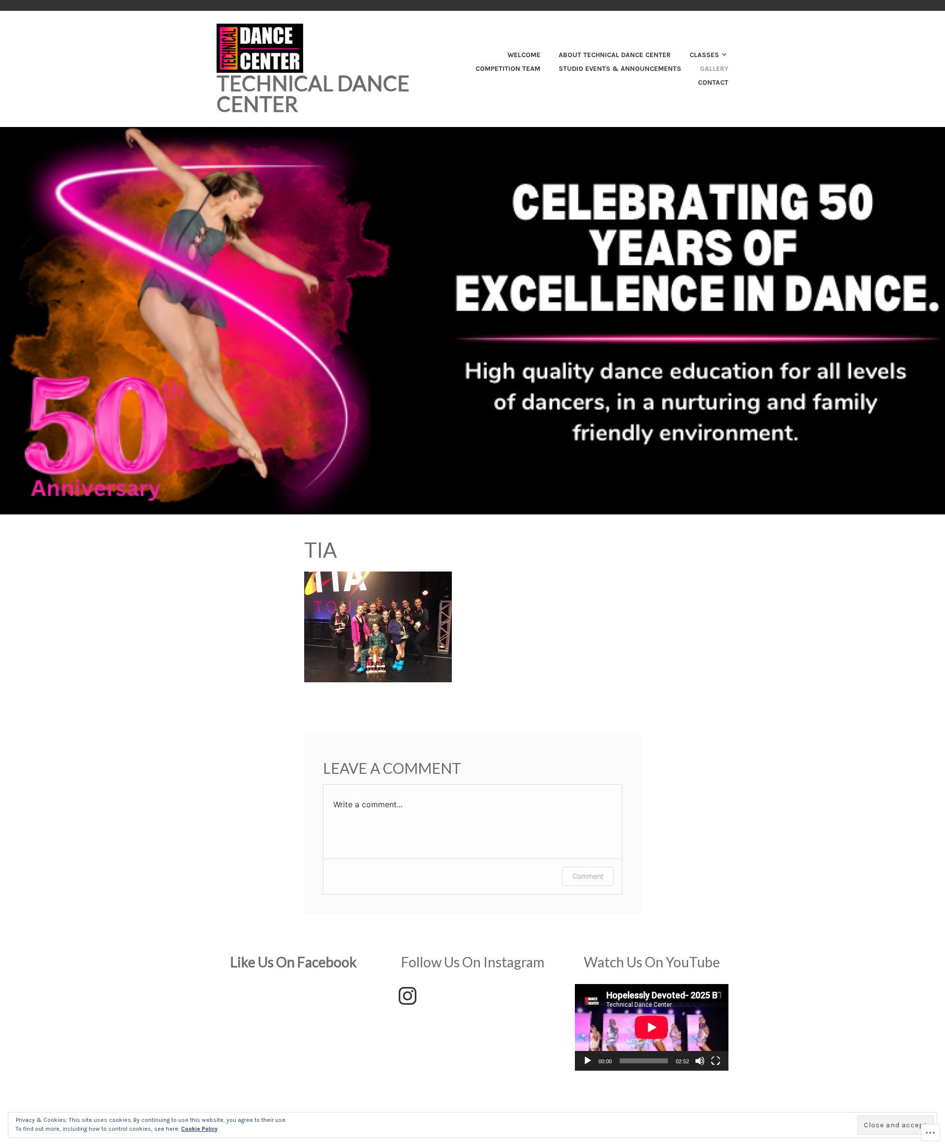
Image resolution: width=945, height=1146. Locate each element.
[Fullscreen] (716, 1061)
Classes (704, 55)
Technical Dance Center (313, 93)
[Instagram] (407, 996)
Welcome (523, 55)
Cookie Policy (199, 1128)
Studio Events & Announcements (620, 68)
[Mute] (700, 1061)
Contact (713, 82)
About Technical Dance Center (615, 55)
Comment (587, 876)
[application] (651, 1027)
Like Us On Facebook (293, 962)
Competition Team (507, 68)
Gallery (714, 68)
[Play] (588, 1061)
